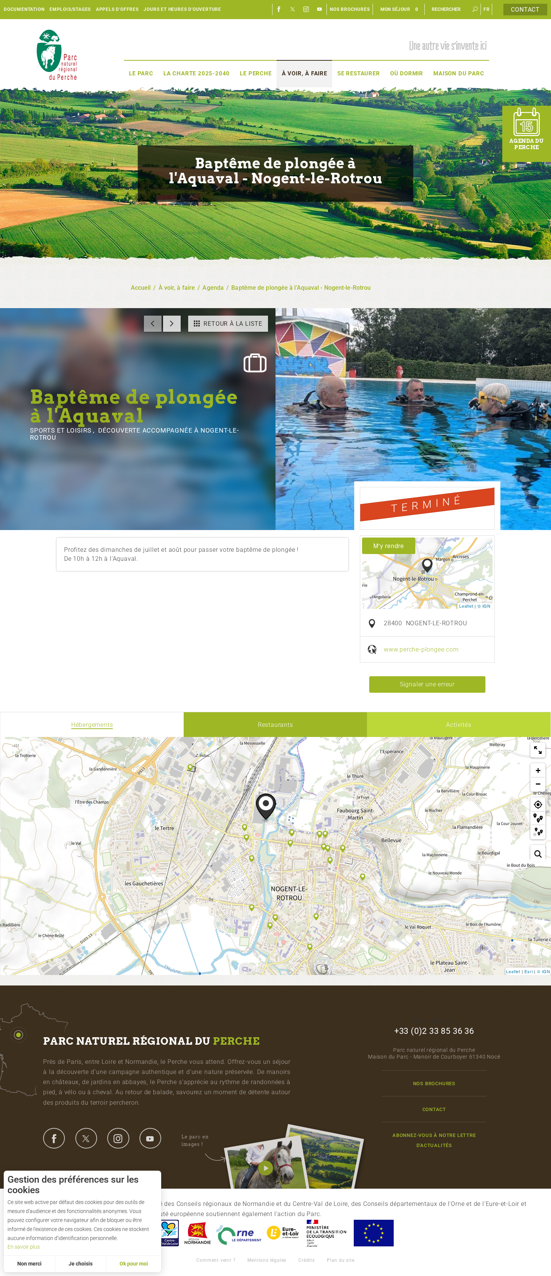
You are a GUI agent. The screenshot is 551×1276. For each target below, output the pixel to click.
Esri (528, 971)
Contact (525, 9)
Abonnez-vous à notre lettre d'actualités (434, 1140)
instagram (118, 1138)
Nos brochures (350, 9)
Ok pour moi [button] (134, 1264)
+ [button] (538, 770)
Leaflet (466, 606)
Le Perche (255, 73)
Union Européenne (373, 1233)
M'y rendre (388, 545)
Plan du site (341, 1260)
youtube (150, 1138)
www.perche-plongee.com (421, 649)
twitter (86, 1138)
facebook (54, 1138)
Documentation (24, 9)
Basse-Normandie (197, 1233)
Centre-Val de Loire (168, 1233)
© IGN (484, 606)
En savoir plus (23, 1247)
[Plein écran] (538, 750)
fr (487, 9)
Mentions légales (266, 1260)
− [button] (538, 784)
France (326, 1233)
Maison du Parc (458, 73)
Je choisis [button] (81, 1264)
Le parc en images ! (195, 1140)
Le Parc (141, 73)
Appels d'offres (117, 9)
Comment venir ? (215, 1260)
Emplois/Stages (70, 9)
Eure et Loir (283, 1233)
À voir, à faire (304, 73)
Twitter (292, 9)
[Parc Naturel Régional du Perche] (56, 54)
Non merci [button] (29, 1264)
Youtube (319, 9)
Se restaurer (358, 73)
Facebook (279, 9)
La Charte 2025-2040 (196, 73)
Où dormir (406, 73)
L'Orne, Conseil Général (238, 1233)
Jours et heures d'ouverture (182, 9)
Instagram (306, 9)
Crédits (306, 1260)
